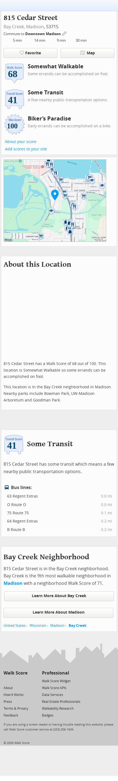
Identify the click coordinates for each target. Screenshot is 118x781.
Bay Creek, (14, 26)
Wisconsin (38, 625)
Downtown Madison (43, 34)
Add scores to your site (26, 149)
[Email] (24, 681)
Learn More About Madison (59, 612)
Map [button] (91, 53)
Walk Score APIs (54, 688)
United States (15, 625)
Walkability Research (58, 708)
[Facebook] (15, 681)
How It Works (14, 695)
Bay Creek (77, 625)
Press (8, 702)
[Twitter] (7, 681)
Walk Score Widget (56, 681)
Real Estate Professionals (61, 702)
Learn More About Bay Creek (59, 596)
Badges (48, 715)
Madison (35, 26)
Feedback (11, 715)
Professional (55, 673)
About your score (20, 141)
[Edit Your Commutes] (64, 33)
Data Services (52, 695)
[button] (55, 195)
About (8, 688)
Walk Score (15, 673)
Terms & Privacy (16, 708)
